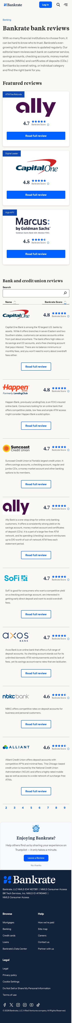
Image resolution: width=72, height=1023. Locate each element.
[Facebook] (5, 1005)
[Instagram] (18, 1005)
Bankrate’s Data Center (15, 948)
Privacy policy (10, 975)
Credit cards (9, 935)
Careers (42, 935)
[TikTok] (38, 1005)
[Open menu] (65, 4)
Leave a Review (36, 857)
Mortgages (8, 922)
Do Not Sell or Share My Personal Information (26, 988)
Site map (42, 928)
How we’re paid (46, 922)
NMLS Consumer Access (54, 889)
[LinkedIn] (25, 1005)
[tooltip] (48, 125)
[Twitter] (11, 1005)
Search (7, 287)
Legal (5, 968)
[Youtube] (31, 1005)
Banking (7, 19)
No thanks (36, 865)
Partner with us (46, 948)
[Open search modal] (58, 4)
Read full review (36, 135)
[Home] (14, 4)
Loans (6, 942)
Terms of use (10, 994)
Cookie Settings (11, 981)
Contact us (43, 942)
